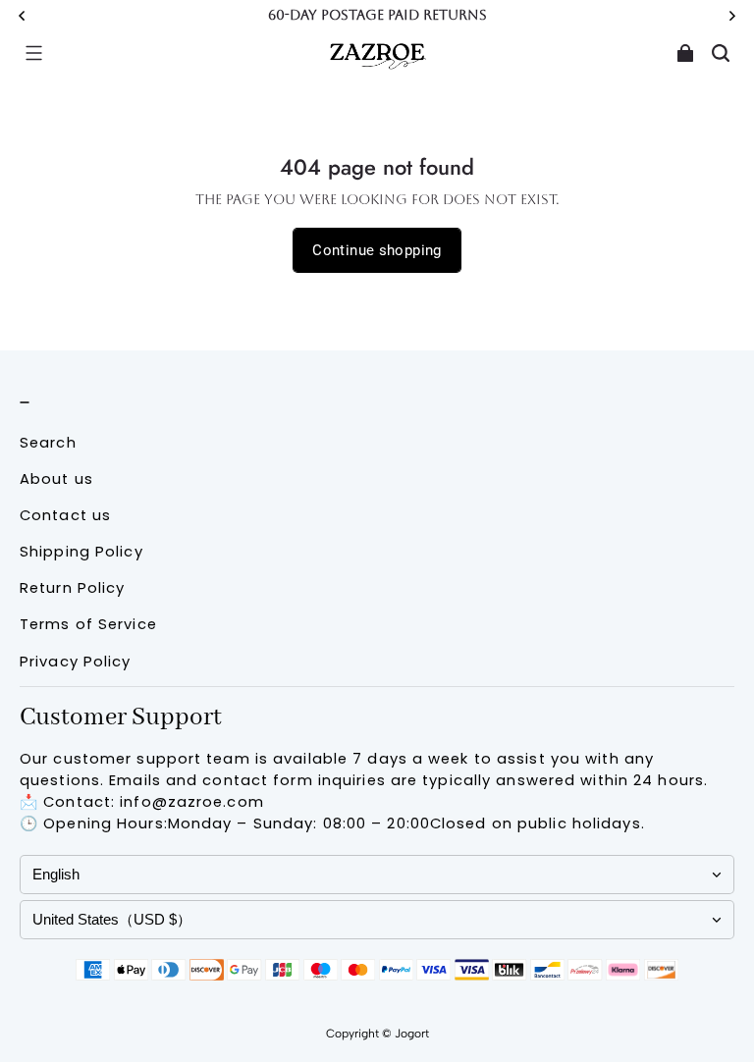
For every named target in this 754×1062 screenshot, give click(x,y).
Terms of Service (88, 624)
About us (56, 479)
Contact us (65, 515)
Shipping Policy (81, 551)
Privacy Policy (76, 661)
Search (48, 442)
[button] (33, 53)
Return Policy (72, 588)
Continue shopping (376, 250)
